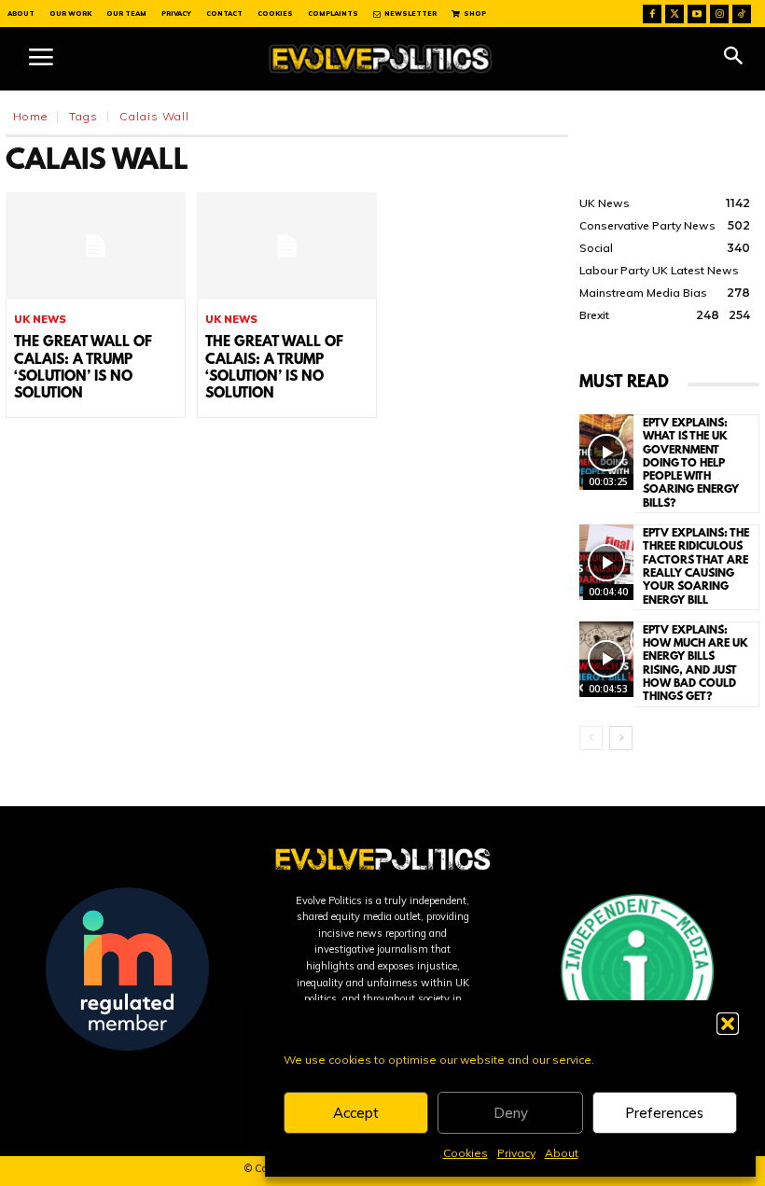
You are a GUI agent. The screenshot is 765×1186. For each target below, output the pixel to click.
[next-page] (621, 738)
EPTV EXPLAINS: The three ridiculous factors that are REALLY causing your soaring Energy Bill (696, 567)
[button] (727, 1023)
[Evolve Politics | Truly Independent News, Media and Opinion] (381, 59)
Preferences (664, 1113)
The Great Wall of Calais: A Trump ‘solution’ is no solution (83, 368)
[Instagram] (719, 14)
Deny (511, 1113)
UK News (40, 319)
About (561, 1153)
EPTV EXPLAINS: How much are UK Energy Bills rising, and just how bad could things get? (695, 664)
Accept (356, 1113)
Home (30, 116)
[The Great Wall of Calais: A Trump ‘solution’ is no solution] (96, 246)
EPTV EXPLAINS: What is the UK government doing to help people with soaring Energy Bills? (691, 463)
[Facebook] (652, 14)
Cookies (465, 1153)
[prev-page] (591, 738)
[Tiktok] (741, 14)
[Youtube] (697, 14)
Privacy (516, 1153)
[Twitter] (674, 14)
